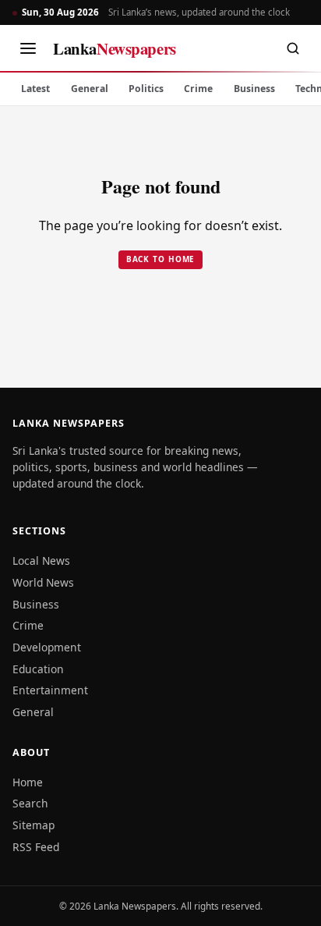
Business (254, 88)
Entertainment (50, 690)
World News (43, 582)
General (89, 88)
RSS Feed (35, 846)
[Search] (293, 48)
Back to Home (161, 259)
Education (38, 669)
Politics (146, 88)
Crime (198, 88)
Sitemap (33, 825)
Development (46, 647)
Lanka (114, 48)
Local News (41, 560)
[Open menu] (28, 48)
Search (30, 803)
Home (27, 782)
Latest (35, 88)
